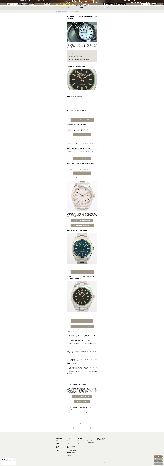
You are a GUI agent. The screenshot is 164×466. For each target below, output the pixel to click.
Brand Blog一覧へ (82, 427)
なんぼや (78, 443)
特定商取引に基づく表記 (70, 444)
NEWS (57, 447)
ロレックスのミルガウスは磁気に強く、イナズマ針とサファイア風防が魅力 (79, 59)
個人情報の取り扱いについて (70, 449)
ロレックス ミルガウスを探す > (82, 134)
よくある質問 (58, 449)
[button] (107, 7)
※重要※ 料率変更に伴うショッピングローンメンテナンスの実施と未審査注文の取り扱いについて (82, 5)
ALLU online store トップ (59, 440)
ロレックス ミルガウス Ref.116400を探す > (82, 220)
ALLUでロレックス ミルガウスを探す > (82, 396)
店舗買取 (78, 440)
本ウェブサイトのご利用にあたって (71, 446)
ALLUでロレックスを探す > (82, 401)
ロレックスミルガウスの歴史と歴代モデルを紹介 (75, 55)
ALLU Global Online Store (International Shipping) (101, 439)
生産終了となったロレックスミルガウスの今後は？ (76, 56)
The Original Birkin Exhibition (91, 442)
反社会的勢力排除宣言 (70, 455)
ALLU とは (68, 440)
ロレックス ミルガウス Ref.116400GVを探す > (82, 119)
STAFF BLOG (58, 446)
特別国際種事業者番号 (70, 456)
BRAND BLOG (58, 444)
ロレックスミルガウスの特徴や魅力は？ (74, 53)
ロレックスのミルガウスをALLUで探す (74, 58)
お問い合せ (57, 450)
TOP (56, 11)
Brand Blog (59, 11)
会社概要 (68, 443)
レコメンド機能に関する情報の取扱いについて (72, 451)
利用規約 (68, 447)
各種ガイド (57, 443)
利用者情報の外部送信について (71, 452)
